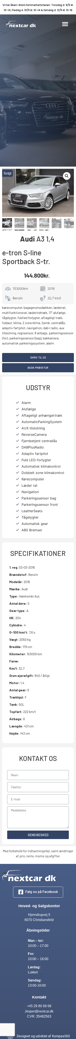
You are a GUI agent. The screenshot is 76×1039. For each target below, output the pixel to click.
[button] (65, 24)
